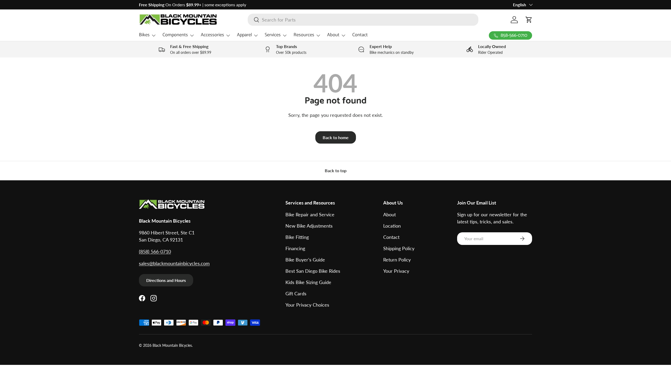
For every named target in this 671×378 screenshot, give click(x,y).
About (333, 35)
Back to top (336, 170)
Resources (304, 35)
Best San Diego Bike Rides (312, 271)
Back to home (336, 137)
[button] (529, 19)
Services (273, 35)
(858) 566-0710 (155, 251)
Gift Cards (295, 293)
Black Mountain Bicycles (172, 345)
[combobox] (363, 20)
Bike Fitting (297, 237)
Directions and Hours (166, 280)
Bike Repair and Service (309, 214)
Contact (360, 35)
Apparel (244, 35)
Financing (295, 248)
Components (175, 35)
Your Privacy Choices (307, 305)
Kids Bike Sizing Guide (308, 282)
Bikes (144, 35)
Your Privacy (396, 271)
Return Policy (397, 259)
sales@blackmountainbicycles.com (174, 263)
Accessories (212, 35)
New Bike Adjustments (309, 226)
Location (392, 226)
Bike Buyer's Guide (305, 259)
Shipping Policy (398, 248)
